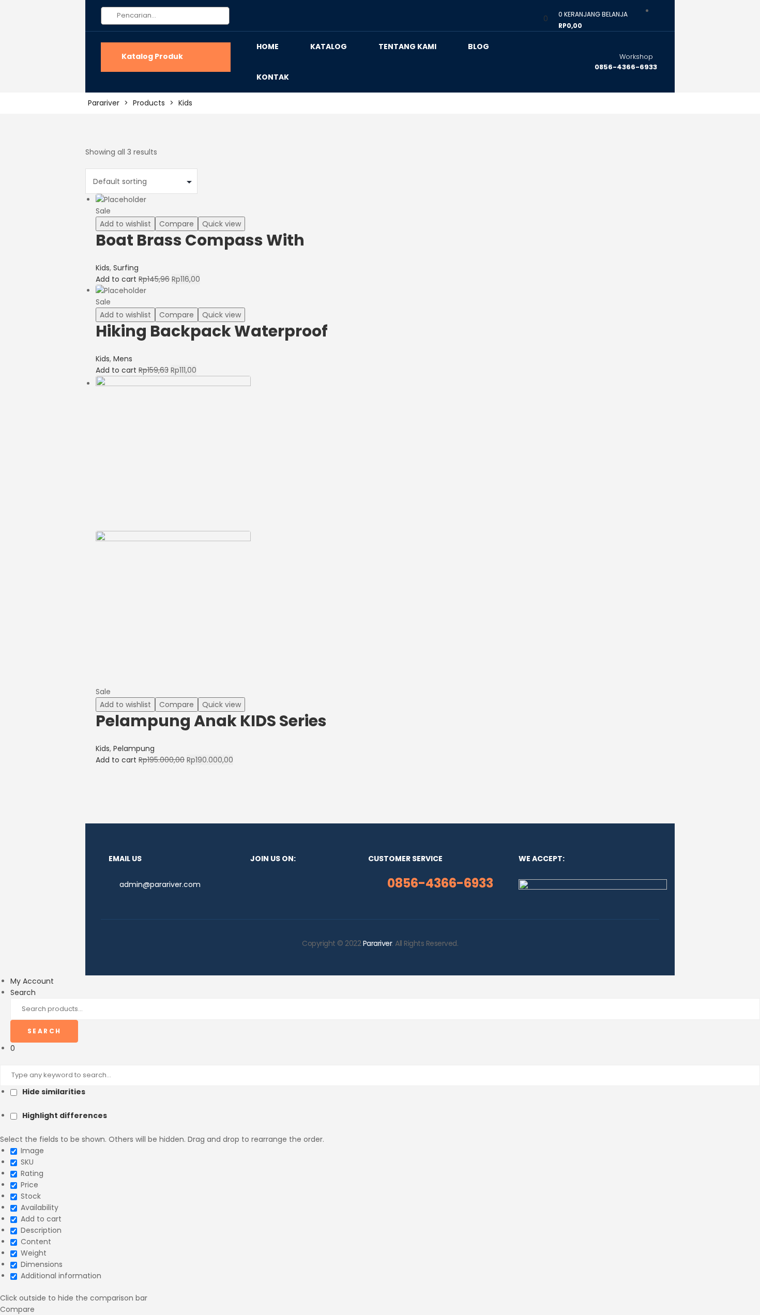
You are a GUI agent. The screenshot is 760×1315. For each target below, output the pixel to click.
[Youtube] (303, 884)
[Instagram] (270, 884)
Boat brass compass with (200, 240)
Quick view (221, 224)
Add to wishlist (125, 224)
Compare (176, 224)
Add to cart (116, 279)
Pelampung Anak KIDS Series (211, 721)
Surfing (126, 268)
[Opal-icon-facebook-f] (253, 884)
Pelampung (134, 748)
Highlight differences (64, 1115)
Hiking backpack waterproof (212, 331)
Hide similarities (53, 1092)
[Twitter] (286, 884)
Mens (122, 359)
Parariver (377, 943)
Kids (103, 268)
